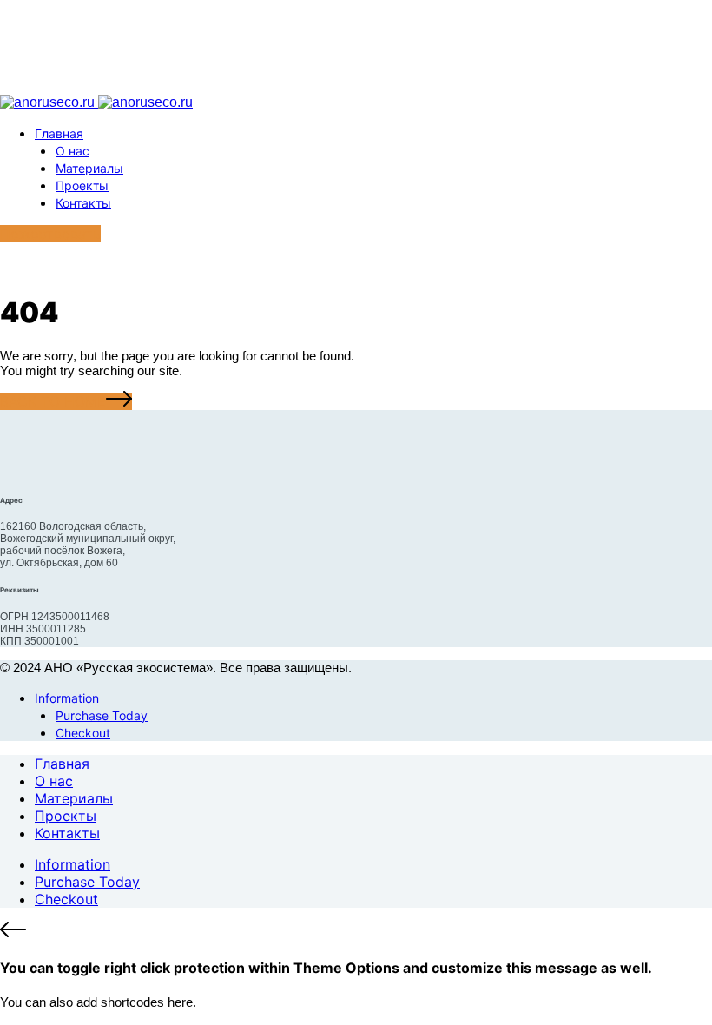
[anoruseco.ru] (96, 102)
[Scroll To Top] (356, 931)
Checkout (83, 732)
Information (67, 698)
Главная (59, 133)
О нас (72, 150)
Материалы (89, 168)
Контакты (83, 202)
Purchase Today (102, 715)
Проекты (82, 185)
